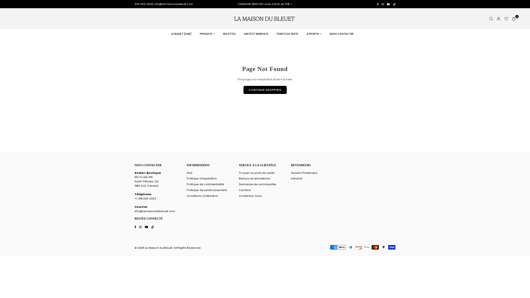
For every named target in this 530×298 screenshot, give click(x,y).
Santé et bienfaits (256, 34)
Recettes (229, 34)
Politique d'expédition (202, 178)
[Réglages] (498, 18)
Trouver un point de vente (257, 173)
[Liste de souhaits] (506, 18)
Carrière (245, 190)
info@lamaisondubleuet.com (155, 211)
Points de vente (287, 34)
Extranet (296, 178)
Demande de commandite (257, 184)
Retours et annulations (254, 178)
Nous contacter (342, 34)
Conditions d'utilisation (202, 196)
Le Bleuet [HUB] (181, 34)
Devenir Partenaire (304, 173)
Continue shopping (265, 90)
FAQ (189, 173)
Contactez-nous (250, 196)
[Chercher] (491, 18)
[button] (514, 18)
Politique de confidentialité (205, 184)
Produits (206, 34)
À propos (312, 34)
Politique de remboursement (207, 190)
